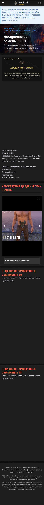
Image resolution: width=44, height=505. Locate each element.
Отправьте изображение (18, 260)
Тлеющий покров (9, 172)
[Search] (40, 3)
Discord (7, 468)
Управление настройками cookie (14, 470)
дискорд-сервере (9, 20)
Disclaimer (30, 472)
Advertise (20, 472)
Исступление (7, 175)
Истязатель (6, 169)
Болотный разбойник (10, 177)
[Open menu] (3, 3)
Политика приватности (28, 468)
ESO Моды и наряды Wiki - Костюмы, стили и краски (20, 31)
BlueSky (15, 468)
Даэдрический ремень (22, 67)
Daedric (6, 33)
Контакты (32, 470)
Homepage (8, 28)
